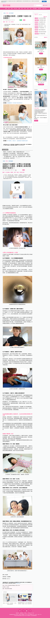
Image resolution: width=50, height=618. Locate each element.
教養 (6, 21)
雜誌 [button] (30, 8)
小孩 (9, 21)
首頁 (4, 13)
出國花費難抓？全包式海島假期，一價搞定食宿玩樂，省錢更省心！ (16, 153)
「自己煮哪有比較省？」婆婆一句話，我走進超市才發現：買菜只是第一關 (17, 156)
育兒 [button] (9, 8)
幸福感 (18, 172)
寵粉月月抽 (44, 8)
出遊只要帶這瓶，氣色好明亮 (9, 158)
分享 (16, 170)
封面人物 (15, 8)
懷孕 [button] (6, 8)
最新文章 (36, 14)
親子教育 (11, 13)
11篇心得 (41, 69)
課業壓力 (12, 172)
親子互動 (12, 21)
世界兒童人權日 (22, 172)
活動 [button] (28, 8)
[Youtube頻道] (19, 610)
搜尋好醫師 (35, 8)
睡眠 (15, 172)
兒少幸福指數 (7, 172)
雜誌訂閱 (36, 120)
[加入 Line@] (26, 610)
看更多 (45, 16)
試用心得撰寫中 (41, 84)
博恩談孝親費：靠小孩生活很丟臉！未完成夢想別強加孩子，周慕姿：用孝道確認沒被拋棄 (17, 155)
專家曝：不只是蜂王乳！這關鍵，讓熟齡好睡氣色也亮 (13, 151)
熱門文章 (40, 14)
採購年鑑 (39, 8)
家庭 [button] (12, 8)
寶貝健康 (11, 161)
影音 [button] (22, 8)
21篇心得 (41, 53)
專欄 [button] (19, 8)
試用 (25, 8)
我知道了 (44, 1)
